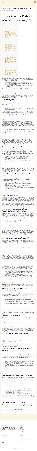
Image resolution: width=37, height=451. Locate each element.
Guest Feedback (4, 439)
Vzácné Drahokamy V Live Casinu (11, 74)
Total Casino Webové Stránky (10, 32)
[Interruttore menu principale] (35, 2)
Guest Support (4, 437)
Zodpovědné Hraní (8, 73)
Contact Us (21, 431)
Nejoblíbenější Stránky (9, 25)
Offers (3, 441)
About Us (21, 427)
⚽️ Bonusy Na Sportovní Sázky (10, 61)
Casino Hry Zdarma (8, 51)
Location (3, 442)
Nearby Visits (22, 430)
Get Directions (22, 429)
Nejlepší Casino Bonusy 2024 (10, 50)
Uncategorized (5, 10)
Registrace (7, 65)
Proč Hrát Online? (8, 64)
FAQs (3, 440)
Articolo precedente (5, 415)
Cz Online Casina (8, 37)
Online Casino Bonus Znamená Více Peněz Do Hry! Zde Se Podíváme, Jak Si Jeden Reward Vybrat (11, 68)
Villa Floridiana (10, 2)
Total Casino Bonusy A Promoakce (11, 29)
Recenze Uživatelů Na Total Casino (11, 72)
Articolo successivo (32, 415)
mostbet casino (27, 116)
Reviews (21, 428)
